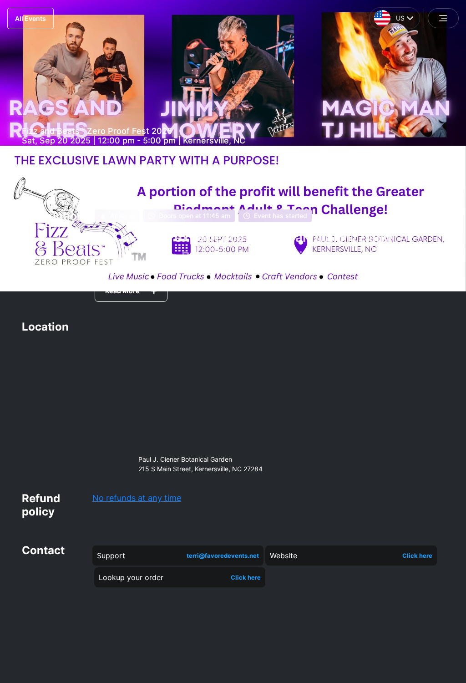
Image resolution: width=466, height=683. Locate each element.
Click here (417, 555)
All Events (30, 18)
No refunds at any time (136, 498)
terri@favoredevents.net (223, 555)
